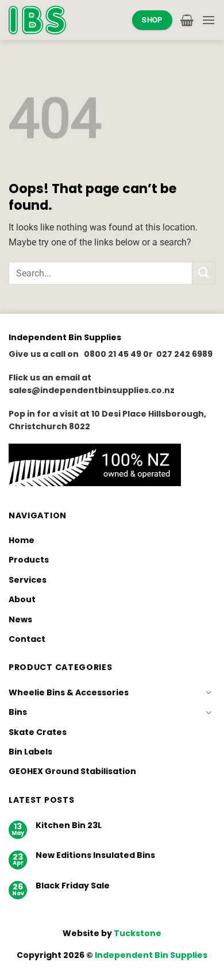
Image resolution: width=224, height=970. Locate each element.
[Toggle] (208, 692)
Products (29, 559)
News (20, 619)
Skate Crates (38, 732)
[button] (208, 20)
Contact (27, 639)
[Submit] (203, 272)
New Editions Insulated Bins (95, 855)
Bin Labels (30, 751)
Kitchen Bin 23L (69, 825)
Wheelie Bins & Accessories (69, 692)
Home (21, 540)
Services (28, 580)
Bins (18, 712)
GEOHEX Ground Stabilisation (72, 771)
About (22, 599)
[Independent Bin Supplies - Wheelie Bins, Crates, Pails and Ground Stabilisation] (37, 20)
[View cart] (187, 20)
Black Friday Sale (73, 886)
